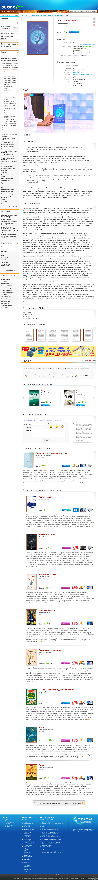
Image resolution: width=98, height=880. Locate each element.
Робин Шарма (5, 283)
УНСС (2, 255)
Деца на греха (45, 828)
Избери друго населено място (86, 44)
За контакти (94, 1)
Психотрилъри (8, 86)
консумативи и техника (29, 830)
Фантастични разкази (10, 97)
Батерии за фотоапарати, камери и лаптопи (28, 869)
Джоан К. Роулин (6, 286)
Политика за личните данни (91, 874)
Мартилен (4, 251)
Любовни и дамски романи (9, 113)
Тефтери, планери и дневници (7, 196)
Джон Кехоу (4, 308)
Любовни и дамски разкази (9, 116)
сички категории (12, 206)
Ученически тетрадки (7, 147)
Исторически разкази (10, 78)
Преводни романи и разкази (10, 63)
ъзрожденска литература (10, 67)
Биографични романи (10, 109)
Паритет (3, 247)
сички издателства (11, 270)
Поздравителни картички (9, 194)
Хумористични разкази (10, 121)
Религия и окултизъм (7, 164)
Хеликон (3, 249)
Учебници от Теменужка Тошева (8, 237)
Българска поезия (7, 130)
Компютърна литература (8, 58)
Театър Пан (4, 262)
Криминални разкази (10, 82)
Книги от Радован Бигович (9, 234)
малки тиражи (28, 857)
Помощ (7, 828)
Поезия (4, 128)
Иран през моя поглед (47, 835)
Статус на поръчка (10, 825)
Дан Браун (4, 294)
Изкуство (4, 170)
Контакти (7, 820)
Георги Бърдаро (6, 297)
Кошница (7, 823)
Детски (28, 839)
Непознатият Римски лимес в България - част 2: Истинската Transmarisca (52, 832)
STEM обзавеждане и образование (28, 844)
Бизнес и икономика (7, 56)
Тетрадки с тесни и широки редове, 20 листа (9, 231)
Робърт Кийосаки (6, 290)
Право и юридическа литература (7, 158)
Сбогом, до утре (46, 846)
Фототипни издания (7, 178)
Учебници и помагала (7, 144)
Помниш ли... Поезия (47, 819)
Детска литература (7, 142)
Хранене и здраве (6, 166)
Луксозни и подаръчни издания (8, 175)
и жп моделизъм (29, 851)
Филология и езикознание (9, 149)
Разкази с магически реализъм (10, 106)
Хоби (2, 187)
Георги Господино (6, 305)
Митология (5, 136)
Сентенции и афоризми (9, 132)
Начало (7, 819)
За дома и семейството (8, 168)
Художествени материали (27, 832)
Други (3, 199)
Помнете (44, 826)
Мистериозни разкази (10, 93)
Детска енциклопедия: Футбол (50, 843)
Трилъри (6, 84)
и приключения (27, 860)
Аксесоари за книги (7, 191)
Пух (2, 253)
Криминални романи (10, 80)
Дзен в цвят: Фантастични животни (51, 842)
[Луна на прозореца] (37, 38)
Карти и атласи (5, 180)
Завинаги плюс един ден (48, 830)
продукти (27, 835)
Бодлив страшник (46, 820)
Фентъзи (6, 99)
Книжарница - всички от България (28, 821)
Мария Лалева (5, 301)
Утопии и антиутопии (10, 123)
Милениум (4, 268)
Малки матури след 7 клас (9, 221)
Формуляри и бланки (7, 189)
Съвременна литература (10, 70)
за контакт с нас (87, 828)
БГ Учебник (4, 260)
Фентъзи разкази (9, 101)
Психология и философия (9, 162)
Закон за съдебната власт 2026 (50, 829)
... (91, 526)
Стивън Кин (5, 299)
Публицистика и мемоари (9, 134)
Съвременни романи (10, 72)
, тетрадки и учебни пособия (28, 848)
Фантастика (7, 95)
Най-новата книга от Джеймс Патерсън (7, 224)
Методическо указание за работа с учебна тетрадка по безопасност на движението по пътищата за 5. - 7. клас (53, 852)
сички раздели (6, 26)
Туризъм (3, 183)
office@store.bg (91, 831)
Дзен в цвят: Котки (46, 822)
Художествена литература (38, 15)
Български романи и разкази (56, 15)
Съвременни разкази (10, 74)
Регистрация (8, 826)
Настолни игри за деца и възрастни (28, 824)
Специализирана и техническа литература (8, 155)
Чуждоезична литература (9, 126)
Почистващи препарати (27, 827)
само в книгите (6, 28)
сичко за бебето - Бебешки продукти (29, 841)
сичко (29, 854)
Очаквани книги (6, 204)
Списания (4, 202)
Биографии (4, 172)
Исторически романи (10, 76)
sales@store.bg (89, 829)
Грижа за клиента (83, 1)
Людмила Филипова (7, 292)
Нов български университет (5, 265)
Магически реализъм (10, 103)
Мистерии (7, 91)
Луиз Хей (4, 281)
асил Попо (5, 303)
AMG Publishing (77, 72)
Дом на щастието (46, 845)
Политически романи (10, 111)
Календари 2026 (6, 185)
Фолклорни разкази (9, 119)
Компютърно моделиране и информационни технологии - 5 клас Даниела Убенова (9, 217)
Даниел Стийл (5, 279)
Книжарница (8, 11)
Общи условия (79, 874)
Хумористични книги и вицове (8, 139)
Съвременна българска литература (84, 74)
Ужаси (5, 88)
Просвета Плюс (5, 258)
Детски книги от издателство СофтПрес (8, 227)
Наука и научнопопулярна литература (9, 151)
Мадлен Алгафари (6, 288)
